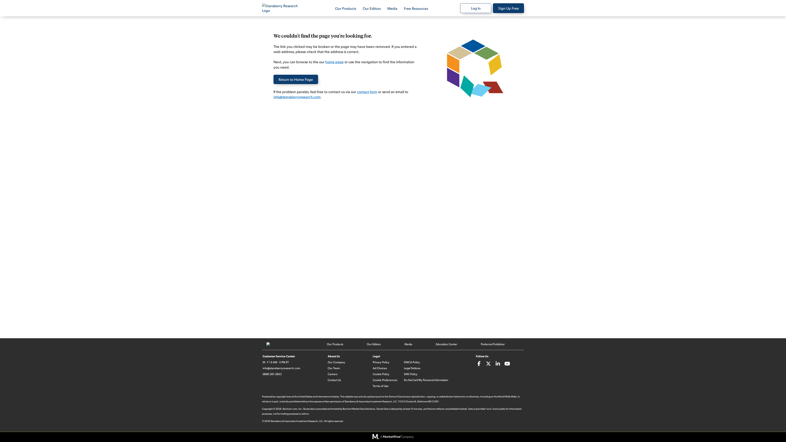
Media (392, 8)
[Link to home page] (282, 8)
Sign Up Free (508, 8)
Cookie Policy (381, 374)
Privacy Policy (381, 362)
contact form (367, 91)
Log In (476, 8)
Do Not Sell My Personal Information (426, 380)
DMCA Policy (412, 362)
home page (334, 61)
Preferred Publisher (493, 344)
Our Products (345, 8)
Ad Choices (380, 368)
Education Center (446, 344)
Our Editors (372, 8)
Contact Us (334, 380)
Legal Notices (412, 368)
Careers (333, 374)
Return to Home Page (296, 79)
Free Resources (416, 8)
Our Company (336, 362)
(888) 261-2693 (272, 374)
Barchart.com (290, 408)
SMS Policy (410, 374)
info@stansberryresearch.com (297, 96)
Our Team (334, 368)
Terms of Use (380, 386)
